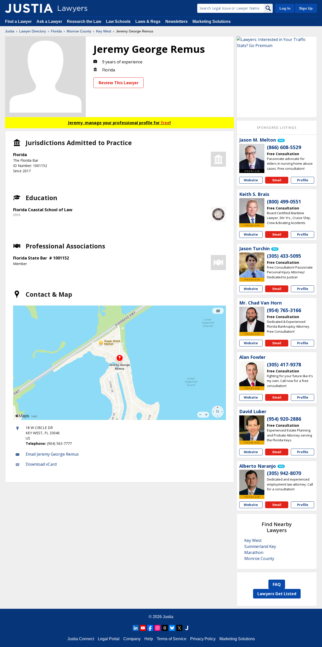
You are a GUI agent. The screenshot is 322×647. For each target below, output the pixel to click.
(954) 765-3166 (284, 310)
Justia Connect (80, 639)
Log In (285, 8)
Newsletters (176, 21)
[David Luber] (251, 428)
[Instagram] (157, 628)
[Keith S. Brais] (251, 210)
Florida (56, 31)
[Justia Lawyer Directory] (29, 8)
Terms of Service (171, 639)
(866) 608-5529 (284, 147)
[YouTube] (143, 628)
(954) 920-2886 (284, 419)
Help (148, 639)
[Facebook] (150, 628)
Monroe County (79, 31)
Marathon (253, 552)
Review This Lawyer (119, 82)
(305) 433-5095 (284, 256)
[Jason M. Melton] (251, 156)
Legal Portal (108, 639)
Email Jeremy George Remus (52, 454)
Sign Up (306, 8)
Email (276, 180)
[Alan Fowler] (251, 373)
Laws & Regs (147, 21)
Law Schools (118, 21)
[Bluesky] (172, 628)
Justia (9, 31)
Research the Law (84, 21)
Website (251, 180)
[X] (179, 628)
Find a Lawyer (18, 21)
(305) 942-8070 (284, 473)
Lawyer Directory (32, 31)
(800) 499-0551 (284, 201)
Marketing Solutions (211, 21)
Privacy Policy (203, 639)
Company (132, 639)
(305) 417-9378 (284, 364)
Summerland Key (260, 546)
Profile (302, 180)
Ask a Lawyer (49, 21)
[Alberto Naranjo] (251, 482)
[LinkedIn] (136, 628)
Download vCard (41, 464)
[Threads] (165, 628)
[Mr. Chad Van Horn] (251, 319)
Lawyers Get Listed (276, 593)
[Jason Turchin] (251, 265)
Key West (103, 31)
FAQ (277, 584)
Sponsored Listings (277, 127)
